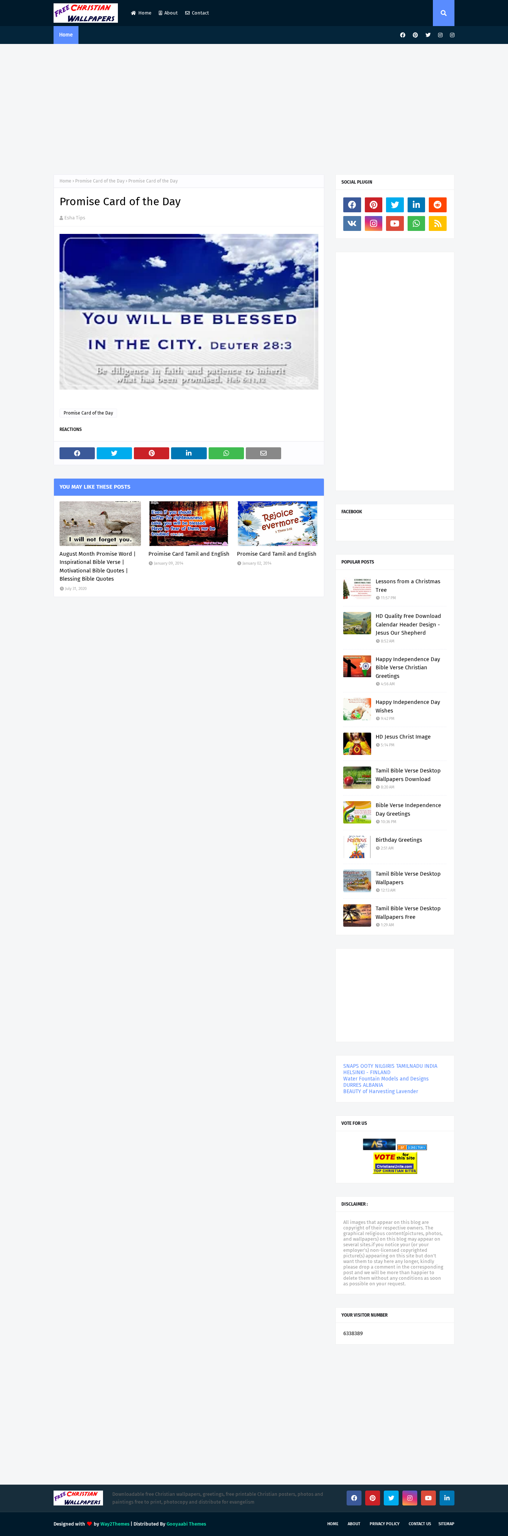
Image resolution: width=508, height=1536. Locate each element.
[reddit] (438, 204)
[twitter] (428, 35)
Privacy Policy (384, 1523)
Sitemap (446, 1523)
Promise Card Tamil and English (276, 553)
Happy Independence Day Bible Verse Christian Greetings (408, 667)
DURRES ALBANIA (363, 1085)
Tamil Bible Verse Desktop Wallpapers (408, 878)
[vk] (352, 223)
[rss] (438, 223)
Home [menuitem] (66, 35)
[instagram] (440, 35)
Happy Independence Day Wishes (408, 706)
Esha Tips (74, 217)
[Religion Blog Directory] (412, 1148)
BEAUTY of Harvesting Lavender (380, 1091)
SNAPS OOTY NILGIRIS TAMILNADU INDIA (390, 1066)
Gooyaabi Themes (186, 1524)
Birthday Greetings (399, 840)
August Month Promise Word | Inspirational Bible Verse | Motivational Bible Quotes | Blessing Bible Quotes (98, 566)
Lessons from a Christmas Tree (408, 585)
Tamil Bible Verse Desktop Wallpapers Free (408, 912)
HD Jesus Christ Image (403, 736)
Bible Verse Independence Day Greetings (408, 809)
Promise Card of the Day (100, 181)
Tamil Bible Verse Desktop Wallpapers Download (408, 775)
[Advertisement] (254, 107)
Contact (200, 13)
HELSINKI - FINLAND (366, 1072)
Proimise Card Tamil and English (188, 553)
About (171, 13)
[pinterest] (415, 35)
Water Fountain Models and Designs (386, 1079)
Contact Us (420, 1523)
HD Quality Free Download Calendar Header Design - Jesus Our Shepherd (408, 624)
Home (144, 13)
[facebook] (402, 35)
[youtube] (395, 223)
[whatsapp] (416, 223)
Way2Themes (114, 1524)
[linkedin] (416, 204)
